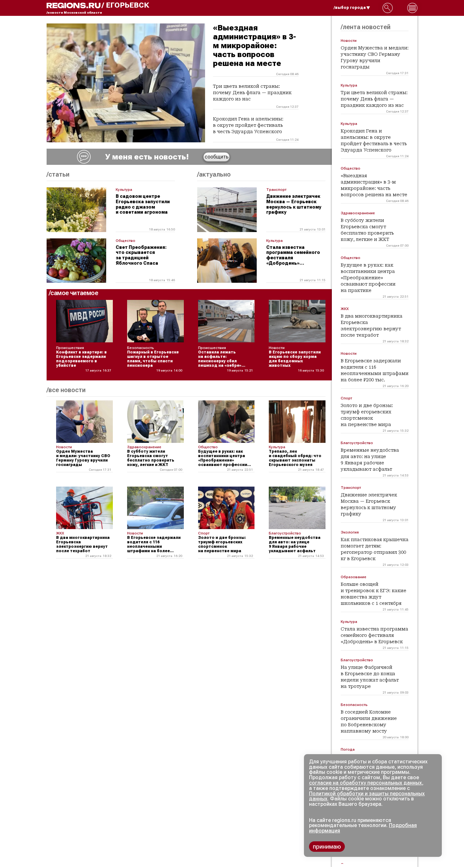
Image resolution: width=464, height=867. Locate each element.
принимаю (327, 846)
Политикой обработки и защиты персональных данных (367, 796)
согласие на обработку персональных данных (365, 783)
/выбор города (350, 7)
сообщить (217, 157)
